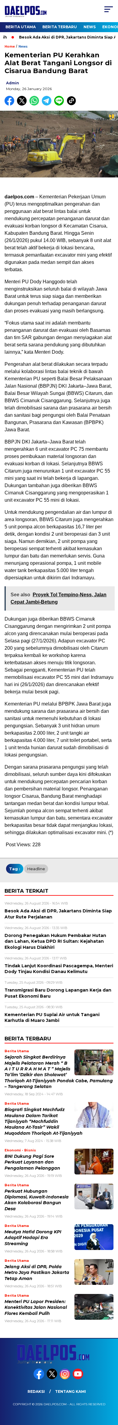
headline (36, 868)
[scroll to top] (109, 1390)
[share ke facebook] (11, 104)
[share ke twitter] (23, 104)
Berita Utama (20, 27)
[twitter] (52, 1378)
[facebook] (39, 1378)
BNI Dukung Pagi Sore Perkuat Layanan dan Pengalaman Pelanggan (32, 1162)
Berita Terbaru (59, 27)
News (90, 27)
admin (12, 83)
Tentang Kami (70, 1391)
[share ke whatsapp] (35, 104)
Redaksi (36, 1391)
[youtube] (78, 1378)
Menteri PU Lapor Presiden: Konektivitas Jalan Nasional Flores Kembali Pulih (36, 1307)
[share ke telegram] (47, 104)
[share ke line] (60, 104)
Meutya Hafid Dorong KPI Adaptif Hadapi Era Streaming (33, 1237)
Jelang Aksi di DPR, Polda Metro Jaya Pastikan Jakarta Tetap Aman (37, 1272)
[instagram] (65, 1378)
